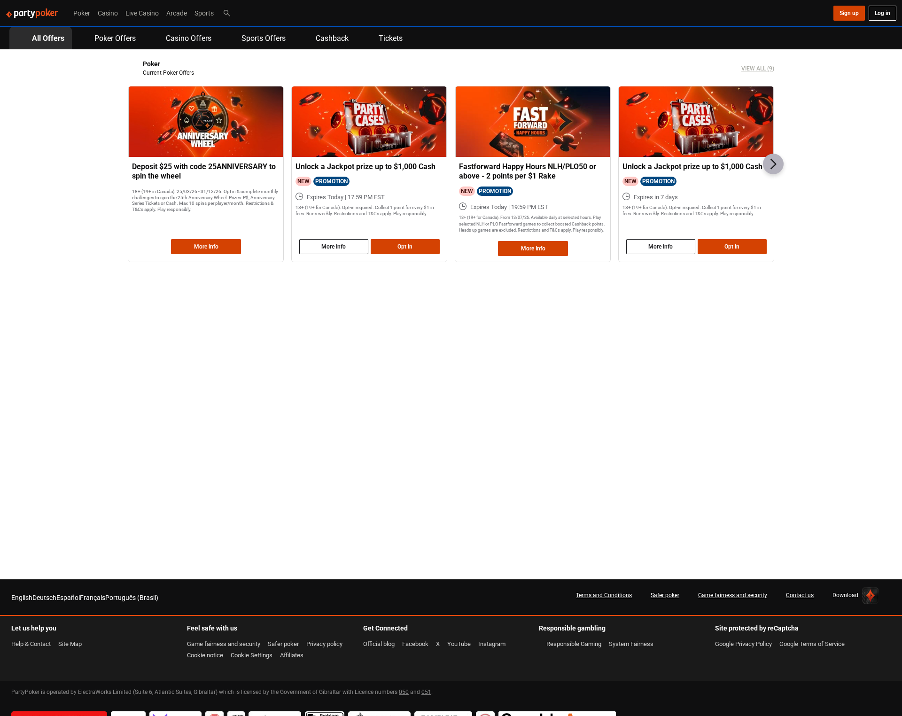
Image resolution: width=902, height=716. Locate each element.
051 (426, 691)
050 (404, 691)
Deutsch (44, 597)
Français (92, 597)
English (21, 597)
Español (68, 597)
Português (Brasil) (131, 597)
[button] (773, 164)
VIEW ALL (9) (757, 68)
